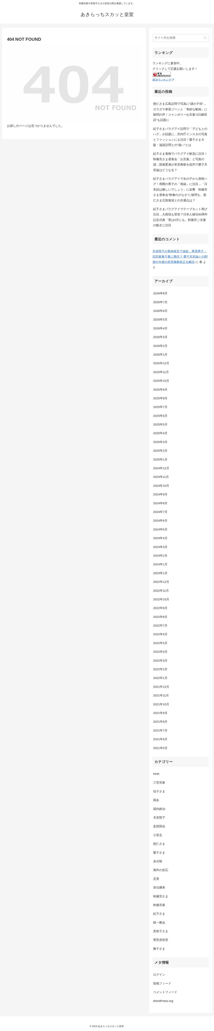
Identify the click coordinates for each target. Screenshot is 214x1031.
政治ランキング (161, 79)
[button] (205, 38)
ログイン (159, 974)
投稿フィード (162, 983)
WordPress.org (163, 1001)
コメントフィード (165, 992)
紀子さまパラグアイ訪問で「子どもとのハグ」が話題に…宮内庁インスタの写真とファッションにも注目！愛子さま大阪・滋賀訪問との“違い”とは (180, 137)
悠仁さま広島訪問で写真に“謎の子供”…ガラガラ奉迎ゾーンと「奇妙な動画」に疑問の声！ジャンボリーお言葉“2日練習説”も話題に (180, 112)
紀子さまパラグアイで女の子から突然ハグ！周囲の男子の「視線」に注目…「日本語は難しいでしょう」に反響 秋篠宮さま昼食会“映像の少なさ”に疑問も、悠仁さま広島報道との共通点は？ (180, 189)
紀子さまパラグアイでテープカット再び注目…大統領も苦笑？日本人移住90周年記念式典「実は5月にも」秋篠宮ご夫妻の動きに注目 (180, 217)
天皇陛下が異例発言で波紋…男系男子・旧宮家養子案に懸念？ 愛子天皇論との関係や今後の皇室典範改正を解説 (179, 257)
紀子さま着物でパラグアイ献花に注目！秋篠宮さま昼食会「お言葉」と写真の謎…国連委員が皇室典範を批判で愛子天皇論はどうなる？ (180, 162)
